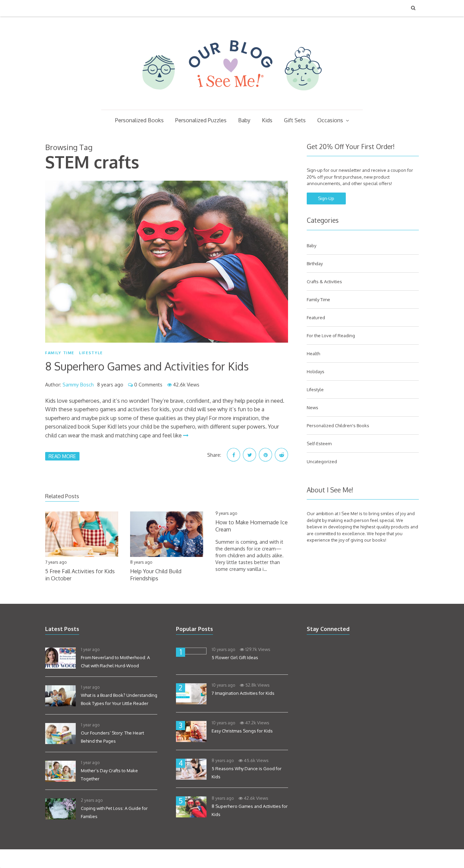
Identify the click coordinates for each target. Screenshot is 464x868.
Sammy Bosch (78, 384)
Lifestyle (91, 352)
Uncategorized (322, 461)
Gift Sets (295, 120)
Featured (316, 317)
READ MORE (62, 456)
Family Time (59, 352)
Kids (267, 120)
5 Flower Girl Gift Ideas (235, 657)
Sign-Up (326, 198)
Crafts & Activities (324, 281)
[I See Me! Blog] (232, 100)
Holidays (315, 371)
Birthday (315, 263)
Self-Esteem (319, 443)
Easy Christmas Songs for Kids (242, 731)
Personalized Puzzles (201, 120)
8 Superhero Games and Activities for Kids (147, 366)
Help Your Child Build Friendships (155, 575)
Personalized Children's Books (338, 425)
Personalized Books (139, 120)
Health (313, 353)
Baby (244, 120)
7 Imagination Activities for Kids (243, 693)
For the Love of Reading (331, 335)
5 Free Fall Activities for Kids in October (80, 575)
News (312, 407)
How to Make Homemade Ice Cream (251, 526)
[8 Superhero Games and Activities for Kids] (166, 262)
